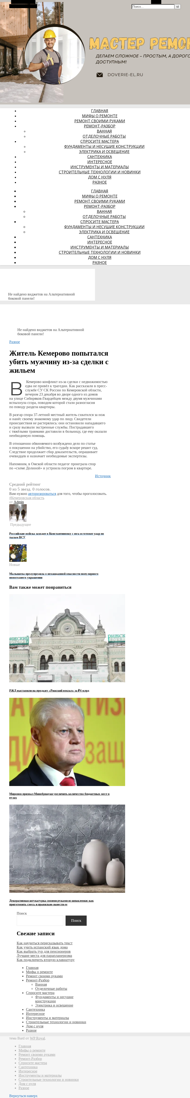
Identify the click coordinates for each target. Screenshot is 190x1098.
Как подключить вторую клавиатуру (46, 960)
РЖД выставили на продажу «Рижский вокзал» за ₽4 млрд (49, 690)
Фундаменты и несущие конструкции (104, 146)
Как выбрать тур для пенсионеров (44, 951)
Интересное (99, 161)
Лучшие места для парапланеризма (44, 956)
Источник (103, 476)
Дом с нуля (99, 177)
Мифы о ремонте (99, 115)
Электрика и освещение (104, 151)
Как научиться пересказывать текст (45, 943)
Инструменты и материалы (99, 166)
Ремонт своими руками (99, 120)
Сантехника (99, 156)
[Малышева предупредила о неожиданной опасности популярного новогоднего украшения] (18, 560)
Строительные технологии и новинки (100, 172)
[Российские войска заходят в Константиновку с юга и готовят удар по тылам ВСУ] (18, 520)
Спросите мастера (99, 141)
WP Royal (37, 1038)
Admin (19, 502)
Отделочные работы (104, 136)
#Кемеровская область (26, 498)
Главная (99, 110)
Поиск (22, 913)
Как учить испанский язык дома (42, 947)
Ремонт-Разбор (99, 126)
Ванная (104, 131)
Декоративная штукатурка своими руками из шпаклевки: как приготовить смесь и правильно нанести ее (51, 902)
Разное (99, 182)
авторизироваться (42, 494)
